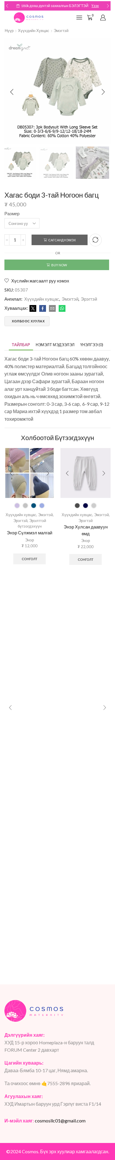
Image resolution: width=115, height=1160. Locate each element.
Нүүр (9, 30)
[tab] (21, 344)
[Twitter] (33, 308)
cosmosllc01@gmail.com (60, 1120)
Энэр (29, 540)
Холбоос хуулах (28, 321)
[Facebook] (42, 308)
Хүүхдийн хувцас (33, 30)
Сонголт (29, 559)
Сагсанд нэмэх (62, 240)
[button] (7, 6)
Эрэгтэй (89, 299)
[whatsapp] (61, 308)
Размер (11, 213)
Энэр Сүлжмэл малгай (29, 532)
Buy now (59, 265)
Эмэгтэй (61, 30)
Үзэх (95, 6)
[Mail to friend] (52, 308)
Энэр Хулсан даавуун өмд (86, 530)
